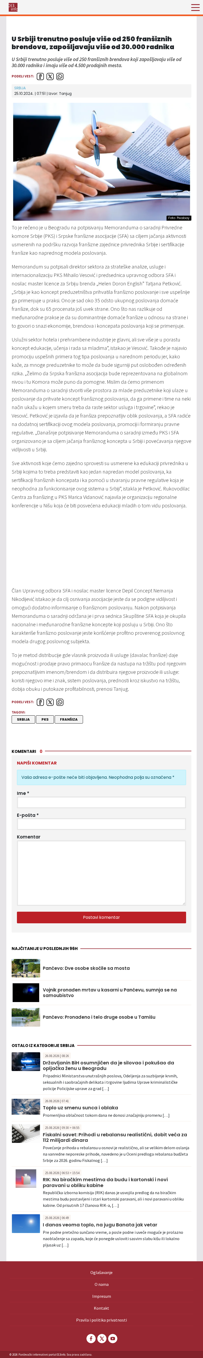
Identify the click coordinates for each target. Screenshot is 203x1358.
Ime (23, 793)
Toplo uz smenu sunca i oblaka (80, 1107)
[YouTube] (112, 1338)
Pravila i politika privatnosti (101, 1320)
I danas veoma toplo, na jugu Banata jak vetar (100, 1224)
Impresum (101, 1296)
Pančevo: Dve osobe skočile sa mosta (86, 968)
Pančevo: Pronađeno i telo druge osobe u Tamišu (99, 1017)
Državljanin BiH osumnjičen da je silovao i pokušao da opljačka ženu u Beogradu (108, 1065)
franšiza (69, 719)
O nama (102, 1284)
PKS (45, 719)
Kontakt (101, 1308)
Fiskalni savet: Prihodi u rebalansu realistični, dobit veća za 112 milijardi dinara (115, 1137)
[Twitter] (101, 1338)
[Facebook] (91, 1338)
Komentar (28, 837)
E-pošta (28, 815)
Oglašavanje (101, 1272)
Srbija (20, 88)
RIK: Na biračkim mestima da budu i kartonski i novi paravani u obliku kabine (105, 1182)
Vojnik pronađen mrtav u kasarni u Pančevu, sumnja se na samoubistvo (110, 992)
